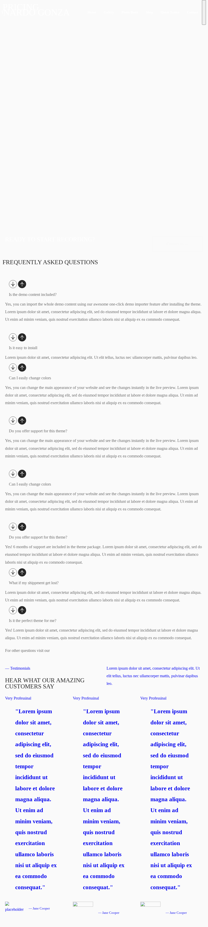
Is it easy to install (23, 348)
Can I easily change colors (30, 378)
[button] (177, 244)
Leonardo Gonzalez (36, 12)
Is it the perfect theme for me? (32, 620)
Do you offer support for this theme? (38, 431)
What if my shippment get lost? (34, 583)
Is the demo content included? (33, 294)
